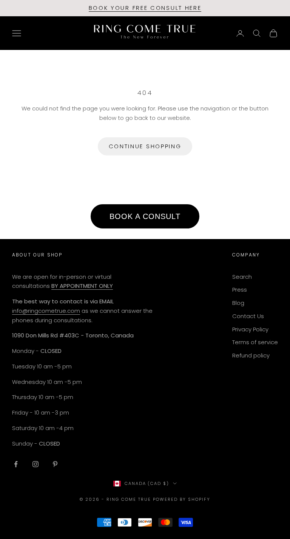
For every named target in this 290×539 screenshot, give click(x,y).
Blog (238, 303)
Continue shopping (145, 146)
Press (239, 290)
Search (242, 277)
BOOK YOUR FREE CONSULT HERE (145, 8)
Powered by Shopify (181, 499)
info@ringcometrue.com (46, 311)
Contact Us (248, 316)
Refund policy (251, 355)
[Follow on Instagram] (35, 464)
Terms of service (255, 342)
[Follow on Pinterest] (55, 464)
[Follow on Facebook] (16, 464)
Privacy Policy (250, 329)
